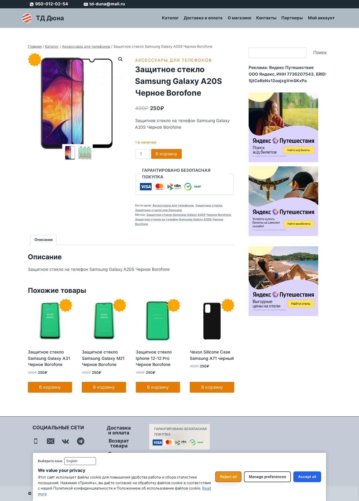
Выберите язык (50, 461)
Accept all (307, 476)
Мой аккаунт (321, 17)
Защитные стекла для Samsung (158, 210)
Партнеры (292, 17)
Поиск (320, 52)
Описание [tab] (43, 239)
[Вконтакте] (65, 441)
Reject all (228, 476)
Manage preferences (267, 476)
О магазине (239, 17)
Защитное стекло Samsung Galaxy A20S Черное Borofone (188, 214)
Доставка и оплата (203, 17)
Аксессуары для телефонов (173, 60)
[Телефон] (35, 441)
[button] (120, 59)
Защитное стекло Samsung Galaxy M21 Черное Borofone (103, 358)
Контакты (266, 17)
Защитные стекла (208, 205)
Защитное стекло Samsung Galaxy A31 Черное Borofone (49, 358)
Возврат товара (119, 443)
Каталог (170, 17)
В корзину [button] (50, 387)
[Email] (50, 441)
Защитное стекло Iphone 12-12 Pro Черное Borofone (154, 358)
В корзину (166, 153)
